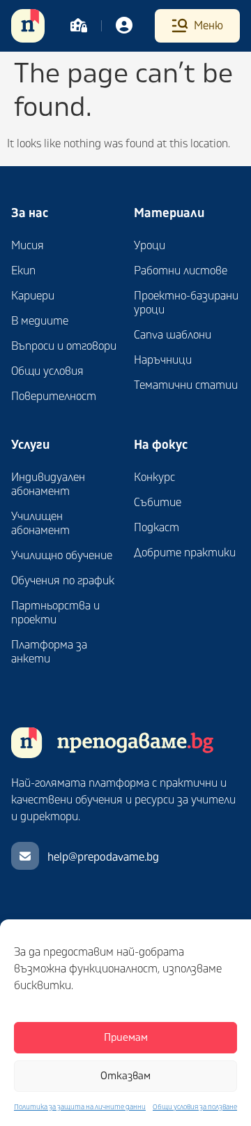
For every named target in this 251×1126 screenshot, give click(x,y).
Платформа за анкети (49, 652)
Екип (23, 271)
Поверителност (53, 396)
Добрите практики (185, 553)
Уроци (149, 246)
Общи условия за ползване (195, 1107)
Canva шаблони (172, 335)
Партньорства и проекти (55, 613)
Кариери (32, 296)
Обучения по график (62, 581)
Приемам (126, 1037)
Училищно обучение (61, 556)
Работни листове (180, 271)
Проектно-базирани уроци (186, 303)
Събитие (157, 503)
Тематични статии (186, 385)
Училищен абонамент (40, 524)
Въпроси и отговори (63, 346)
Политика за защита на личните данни (80, 1107)
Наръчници (163, 360)
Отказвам (125, 1076)
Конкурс (154, 477)
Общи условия (47, 371)
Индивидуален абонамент (48, 484)
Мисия (27, 246)
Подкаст (156, 528)
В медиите (39, 321)
